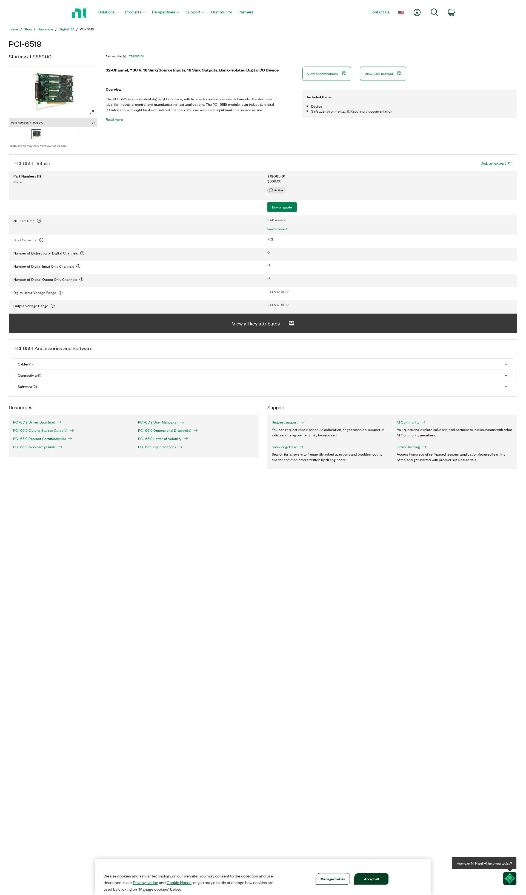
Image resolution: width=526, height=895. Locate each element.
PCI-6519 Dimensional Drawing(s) (164, 430)
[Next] (78, 135)
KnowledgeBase (284, 446)
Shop (28, 29)
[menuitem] (108, 13)
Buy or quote (282, 207)
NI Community (408, 422)
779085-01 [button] (136, 56)
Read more (114, 119)
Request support (285, 422)
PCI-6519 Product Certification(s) (39, 438)
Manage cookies (333, 878)
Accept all (371, 878)
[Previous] (27, 135)
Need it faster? (277, 229)
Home (13, 29)
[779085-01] (36, 134)
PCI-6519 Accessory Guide (34, 446)
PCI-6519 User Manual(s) (158, 422)
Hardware (45, 29)
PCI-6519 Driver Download (34, 422)
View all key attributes (256, 323)
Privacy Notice (145, 882)
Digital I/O (66, 29)
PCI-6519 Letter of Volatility (160, 438)
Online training (408, 446)
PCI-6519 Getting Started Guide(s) (40, 430)
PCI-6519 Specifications (157, 446)
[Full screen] (92, 112)
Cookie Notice (179, 882)
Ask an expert (493, 163)
